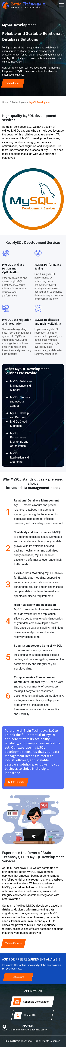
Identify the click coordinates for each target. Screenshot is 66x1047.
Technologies (19, 102)
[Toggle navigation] (61, 5)
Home (5, 102)
